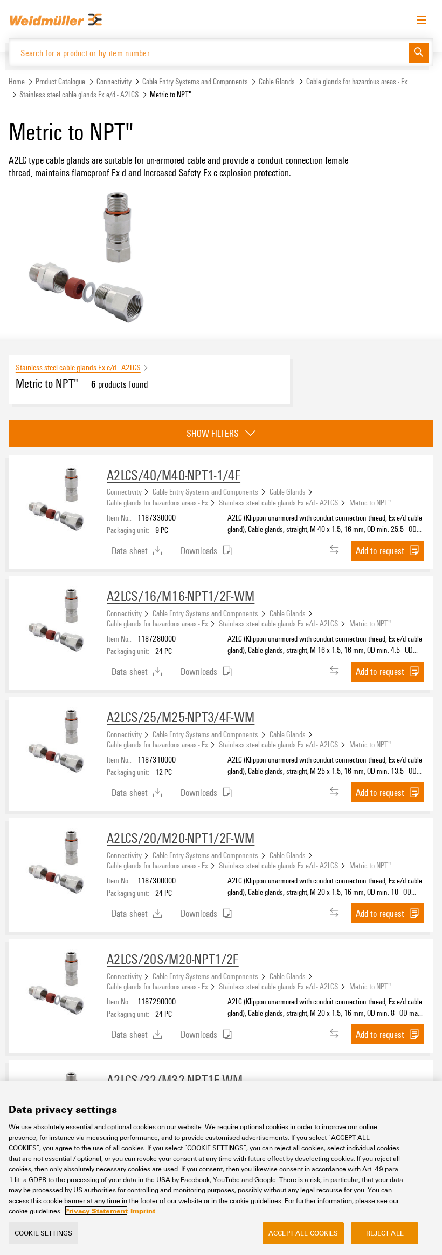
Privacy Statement (96, 1211)
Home (17, 81)
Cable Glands (277, 81)
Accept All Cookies (303, 1233)
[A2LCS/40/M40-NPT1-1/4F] (57, 500)
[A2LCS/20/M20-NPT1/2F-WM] (57, 863)
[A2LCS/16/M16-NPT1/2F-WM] (57, 621)
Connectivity (114, 81)
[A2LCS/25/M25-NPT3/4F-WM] (57, 742)
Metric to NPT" (370, 502)
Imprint (142, 1211)
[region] (221, 1168)
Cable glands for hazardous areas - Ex (357, 81)
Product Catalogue (60, 81)
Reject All (385, 1233)
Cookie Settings (43, 1233)
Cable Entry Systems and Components (195, 81)
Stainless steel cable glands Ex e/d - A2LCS (79, 94)
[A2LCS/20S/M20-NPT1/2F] (57, 984)
